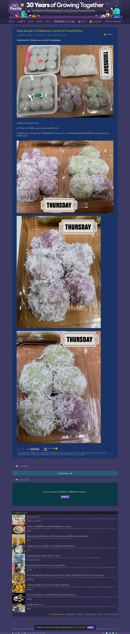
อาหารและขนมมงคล (40, 35)
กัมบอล (28, 550)
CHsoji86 (29, 599)
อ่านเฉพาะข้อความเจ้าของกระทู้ (36, 633)
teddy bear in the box (95, 453)
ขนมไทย (30, 35)
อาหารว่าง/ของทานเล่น (59, 35)
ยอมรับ (90, 627)
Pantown (31, 629)
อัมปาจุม (72, 453)
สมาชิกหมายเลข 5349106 (37, 454)
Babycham (30, 589)
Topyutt (29, 609)
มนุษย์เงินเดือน (21, 35)
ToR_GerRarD (22, 454)
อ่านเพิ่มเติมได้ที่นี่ (80, 627)
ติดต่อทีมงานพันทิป (101, 629)
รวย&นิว (82, 453)
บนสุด (16, 633)
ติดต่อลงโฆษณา (113, 629)
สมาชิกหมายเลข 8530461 (34, 560)
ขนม (49, 35)
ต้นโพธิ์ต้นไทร (30, 579)
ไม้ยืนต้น (33, 453)
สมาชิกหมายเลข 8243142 (48, 453)
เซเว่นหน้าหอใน (22, 453)
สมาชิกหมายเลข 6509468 (34, 521)
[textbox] (64, 21)
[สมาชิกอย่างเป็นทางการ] (54, 448)
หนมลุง (28, 540)
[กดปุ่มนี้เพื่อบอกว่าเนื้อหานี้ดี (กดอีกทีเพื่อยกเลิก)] (19, 449)
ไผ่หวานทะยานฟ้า (54, 454)
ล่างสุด (22, 633)
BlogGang (15, 629)
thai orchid (63, 453)
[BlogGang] (56, 448)
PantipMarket (23, 629)
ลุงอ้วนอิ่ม (50, 448)
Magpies (29, 530)
